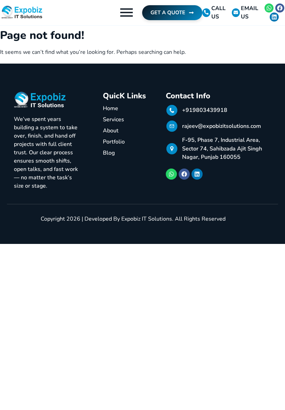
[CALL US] (206, 12)
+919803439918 (204, 110)
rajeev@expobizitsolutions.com (221, 126)
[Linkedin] (274, 17)
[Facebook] (279, 8)
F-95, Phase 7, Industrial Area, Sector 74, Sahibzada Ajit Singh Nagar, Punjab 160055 (222, 148)
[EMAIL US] (236, 12)
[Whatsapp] (269, 8)
